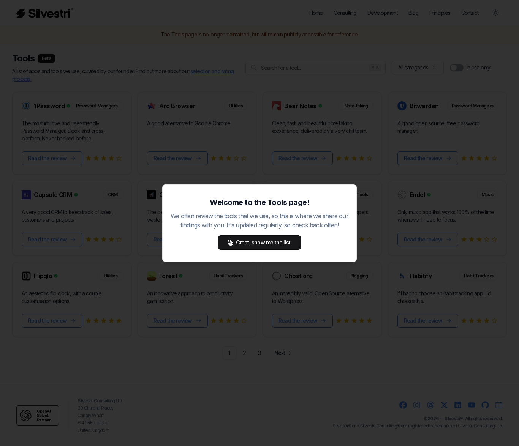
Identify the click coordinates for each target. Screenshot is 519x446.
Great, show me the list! (264, 242)
